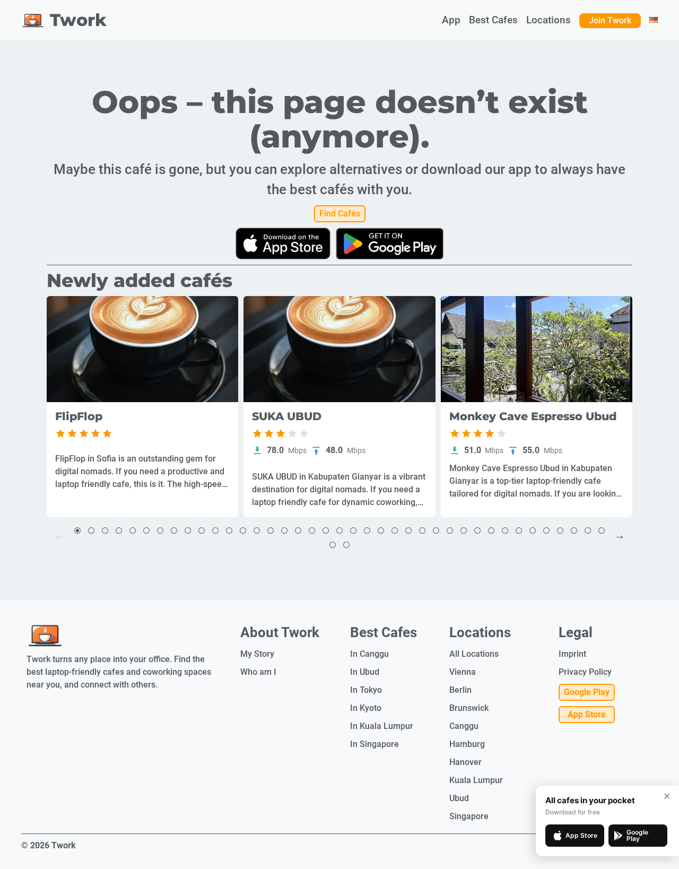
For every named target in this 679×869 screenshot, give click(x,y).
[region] (142, 349)
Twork (78, 20)
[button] (77, 530)
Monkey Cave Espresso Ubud (533, 417)
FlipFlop (78, 417)
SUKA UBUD (286, 417)
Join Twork (610, 20)
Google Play (587, 692)
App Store (587, 714)
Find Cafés (339, 213)
